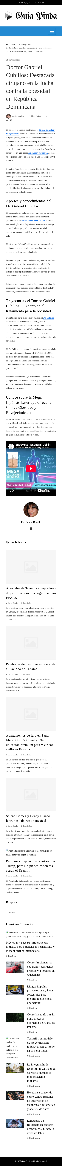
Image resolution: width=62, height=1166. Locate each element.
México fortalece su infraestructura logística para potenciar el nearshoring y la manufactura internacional (30, 946)
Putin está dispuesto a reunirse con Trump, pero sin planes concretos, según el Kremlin (30, 865)
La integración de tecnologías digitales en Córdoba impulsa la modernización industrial (41, 1073)
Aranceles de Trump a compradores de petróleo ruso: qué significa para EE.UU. (31, 592)
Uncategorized (13, 60)
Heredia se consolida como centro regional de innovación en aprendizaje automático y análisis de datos (41, 1100)
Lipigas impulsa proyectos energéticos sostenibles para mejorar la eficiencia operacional (40, 995)
